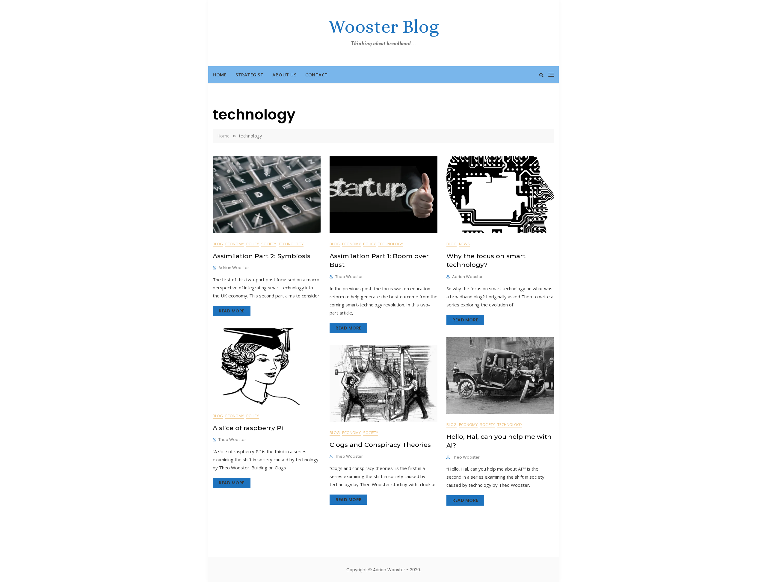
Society (268, 244)
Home (220, 75)
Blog (218, 244)
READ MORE (231, 311)
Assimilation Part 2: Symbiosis (261, 256)
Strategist (249, 75)
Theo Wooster (349, 276)
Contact (316, 75)
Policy (252, 244)
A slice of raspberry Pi (248, 428)
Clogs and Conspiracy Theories (380, 444)
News (464, 244)
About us (284, 75)
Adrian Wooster (233, 267)
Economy (234, 244)
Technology (291, 244)
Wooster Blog (383, 26)
